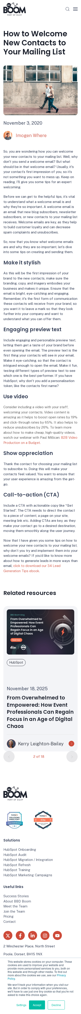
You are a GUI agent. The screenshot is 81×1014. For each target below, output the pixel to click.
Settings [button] (21, 1005)
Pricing (8, 916)
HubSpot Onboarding (19, 849)
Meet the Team (15, 906)
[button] (67, 9)
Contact (9, 921)
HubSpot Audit (15, 855)
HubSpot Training (16, 870)
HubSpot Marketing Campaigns (27, 875)
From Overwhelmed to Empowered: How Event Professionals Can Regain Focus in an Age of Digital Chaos (40, 712)
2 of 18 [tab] (38, 756)
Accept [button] (37, 1005)
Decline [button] (56, 1005)
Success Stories (16, 896)
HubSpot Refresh (17, 865)
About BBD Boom (17, 901)
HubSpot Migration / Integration (28, 860)
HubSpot (16, 662)
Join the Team (14, 911)
